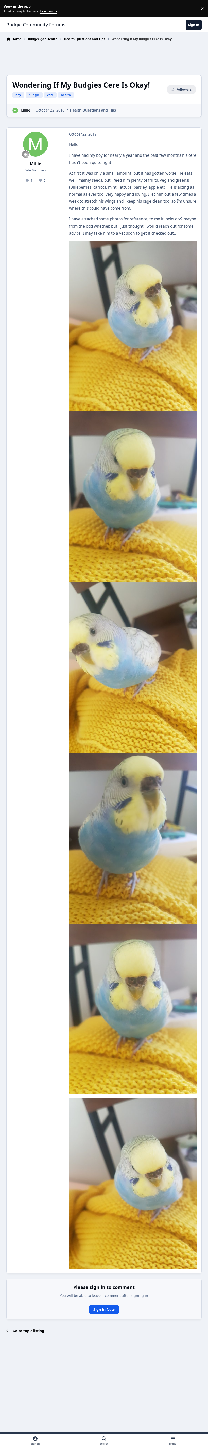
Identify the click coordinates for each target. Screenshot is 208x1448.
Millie (25, 110)
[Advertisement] (104, 57)
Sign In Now (104, 1309)
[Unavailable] (133, 244)
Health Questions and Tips (93, 110)
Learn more (10, 8)
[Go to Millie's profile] (15, 110)
